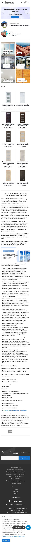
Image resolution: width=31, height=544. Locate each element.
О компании (15, 487)
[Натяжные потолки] (8, 76)
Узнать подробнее (15, 16)
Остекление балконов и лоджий (15, 472)
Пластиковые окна (15, 467)
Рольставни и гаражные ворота (15, 481)
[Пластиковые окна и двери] (8, 49)
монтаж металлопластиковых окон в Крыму (14, 410)
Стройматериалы (15, 478)
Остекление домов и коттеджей (15, 474)
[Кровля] (23, 49)
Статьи (15, 493)
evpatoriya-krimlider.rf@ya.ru (17, 504)
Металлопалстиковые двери (15, 469)
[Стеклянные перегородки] (8, 62)
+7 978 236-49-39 (17, 501)
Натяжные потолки (15, 483)
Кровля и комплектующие (15, 476)
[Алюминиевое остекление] (23, 62)
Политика (15, 489)
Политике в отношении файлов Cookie (13, 536)
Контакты (15, 491)
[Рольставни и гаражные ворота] (23, 76)
